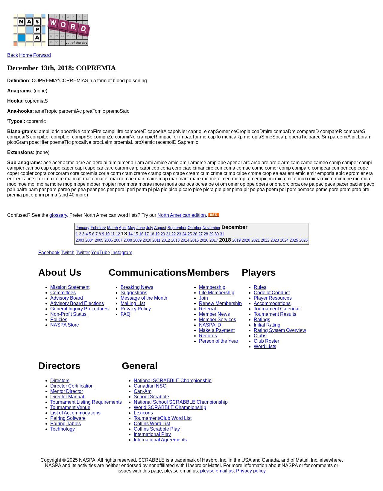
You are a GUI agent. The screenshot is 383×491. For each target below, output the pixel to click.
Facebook (49, 252)
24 (184, 234)
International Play (152, 434)
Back (12, 55)
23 (179, 234)
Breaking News (137, 287)
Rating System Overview (280, 330)
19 (157, 234)
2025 (294, 240)
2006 (108, 240)
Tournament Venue (70, 407)
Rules (260, 287)
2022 (265, 240)
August (160, 227)
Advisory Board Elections (77, 303)
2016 (204, 240)
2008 (128, 240)
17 (147, 234)
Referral (207, 308)
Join (203, 298)
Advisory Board (66, 298)
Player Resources (273, 298)
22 (173, 234)
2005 (99, 240)
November (211, 227)
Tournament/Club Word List (163, 418)
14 (130, 234)
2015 (194, 240)
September (177, 227)
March (112, 227)
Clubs (260, 335)
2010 (147, 240)
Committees (63, 292)
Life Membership (216, 292)
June (140, 227)
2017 (213, 240)
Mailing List (133, 303)
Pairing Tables (65, 423)
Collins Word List (152, 423)
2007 (118, 240)
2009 (137, 240)
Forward (42, 55)
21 (168, 234)
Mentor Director (66, 391)
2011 (156, 240)
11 (113, 234)
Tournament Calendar (277, 308)
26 (195, 234)
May (131, 227)
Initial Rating (267, 324)
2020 (246, 240)
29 (211, 234)
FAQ (125, 314)
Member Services (217, 319)
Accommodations (272, 303)
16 (141, 234)
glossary (58, 215)
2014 (185, 240)
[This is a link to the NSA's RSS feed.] (213, 215)
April (123, 227)
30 (217, 234)
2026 (303, 240)
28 (206, 234)
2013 (175, 240)
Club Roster (266, 341)
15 (136, 234)
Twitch (68, 252)
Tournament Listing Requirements (86, 402)
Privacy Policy (136, 308)
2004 (89, 240)
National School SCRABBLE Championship (181, 402)
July (149, 227)
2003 (80, 240)
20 (163, 234)
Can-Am (142, 391)
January (82, 227)
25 (190, 234)
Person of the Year (218, 341)
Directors (59, 380)
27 (200, 234)
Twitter (83, 252)
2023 (274, 240)
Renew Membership (220, 303)
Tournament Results (275, 314)
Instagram (121, 252)
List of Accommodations (75, 412)
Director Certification (72, 385)
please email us (217, 470)
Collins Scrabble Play (157, 428)
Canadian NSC (150, 385)
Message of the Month (144, 298)
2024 (284, 240)
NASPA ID (210, 324)
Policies (58, 319)
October (194, 227)
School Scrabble (151, 396)
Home (25, 55)
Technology (62, 428)
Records (208, 335)
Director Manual (67, 396)
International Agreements (160, 439)
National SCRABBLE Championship (173, 380)
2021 (255, 240)
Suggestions (134, 292)
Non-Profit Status (68, 314)
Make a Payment (217, 330)
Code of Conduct (272, 292)
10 (107, 234)
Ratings (262, 319)
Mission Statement (69, 287)
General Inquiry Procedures (79, 308)
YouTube (100, 252)
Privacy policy (251, 470)
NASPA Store (64, 324)
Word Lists (265, 346)
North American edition (181, 215)
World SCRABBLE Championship (170, 407)
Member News (214, 314)
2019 (236, 240)
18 (152, 234)
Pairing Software (68, 418)
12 (118, 234)
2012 (166, 240)
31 (222, 234)
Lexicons (143, 412)
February (98, 227)
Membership (212, 287)
